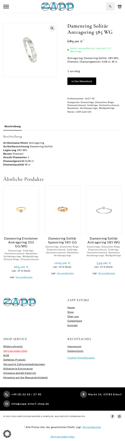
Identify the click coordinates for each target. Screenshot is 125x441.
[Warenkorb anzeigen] (120, 7)
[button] (52, 28)
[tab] (12, 126)
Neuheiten (73, 108)
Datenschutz (75, 350)
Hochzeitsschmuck (109, 105)
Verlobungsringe (88, 108)
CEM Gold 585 (84, 112)
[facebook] (112, 416)
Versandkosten (24, 277)
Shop (70, 311)
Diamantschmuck (76, 105)
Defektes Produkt (14, 359)
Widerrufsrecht (13, 346)
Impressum (74, 346)
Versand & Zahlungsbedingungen (24, 364)
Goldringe (92, 105)
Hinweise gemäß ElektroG (19, 372)
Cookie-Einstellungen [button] (81, 357)
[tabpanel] (62, 150)
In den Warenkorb (81, 81)
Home (71, 307)
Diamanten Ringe (104, 102)
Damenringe (87, 102)
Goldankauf (74, 320)
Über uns (73, 316)
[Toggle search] (110, 6)
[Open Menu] (6, 6)
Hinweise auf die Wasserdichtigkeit (25, 377)
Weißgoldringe (107, 108)
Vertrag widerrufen (15, 350)
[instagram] (119, 416)
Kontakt (72, 325)
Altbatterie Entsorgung (18, 368)
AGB (6, 355)
